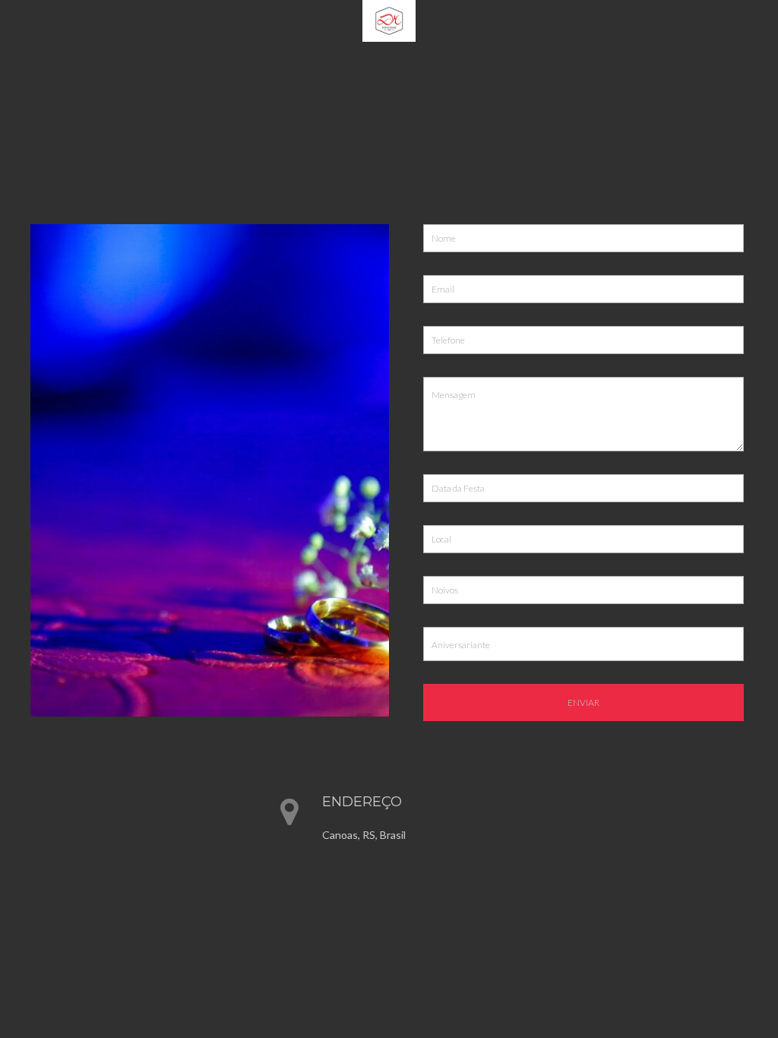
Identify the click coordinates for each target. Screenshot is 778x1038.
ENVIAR (583, 702)
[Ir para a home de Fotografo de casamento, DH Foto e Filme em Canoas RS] (389, 19)
